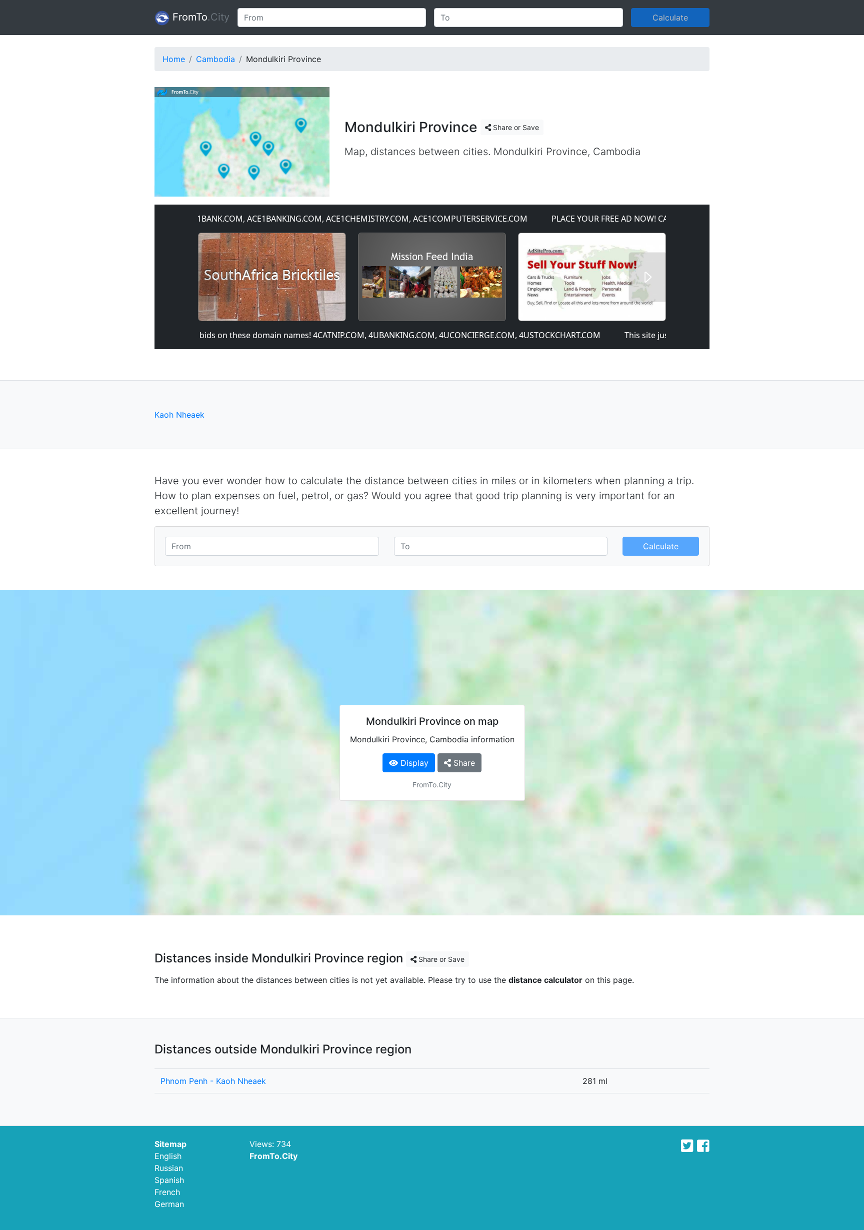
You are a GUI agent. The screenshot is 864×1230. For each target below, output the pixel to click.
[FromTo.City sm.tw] (687, 1145)
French (167, 1192)
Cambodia (215, 59)
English (168, 1156)
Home (173, 59)
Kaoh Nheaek (179, 415)
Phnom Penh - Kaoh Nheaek (213, 1081)
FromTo (200, 17)
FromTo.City (274, 1156)
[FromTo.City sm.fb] (703, 1145)
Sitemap (170, 1144)
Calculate (670, 18)
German (169, 1204)
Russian (168, 1168)
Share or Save (515, 127)
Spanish (169, 1180)
